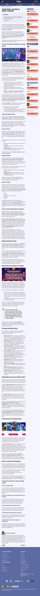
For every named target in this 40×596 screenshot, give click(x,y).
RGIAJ (12, 318)
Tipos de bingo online (8, 18)
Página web (32, 20)
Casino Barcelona (5, 553)
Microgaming (4, 567)
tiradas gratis (16, 348)
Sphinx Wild (23, 556)
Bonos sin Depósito (19, 5)
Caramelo (22, 553)
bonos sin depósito (5, 447)
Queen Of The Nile (24, 560)
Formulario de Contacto (25, 564)
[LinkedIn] (4, 545)
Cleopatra (22, 555)
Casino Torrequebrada (5, 556)
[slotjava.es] (18, 2)
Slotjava (3, 6)
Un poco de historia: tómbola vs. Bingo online (13, 16)
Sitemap (22, 570)
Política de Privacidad (24, 565)
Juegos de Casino (7, 6)
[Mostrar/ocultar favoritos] (37, 1)
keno (16, 237)
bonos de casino (12, 538)
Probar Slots (7, 5)
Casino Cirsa (4, 558)
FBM (2, 565)
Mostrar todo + (7, 20)
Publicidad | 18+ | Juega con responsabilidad (33, 15)
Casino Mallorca (4, 560)
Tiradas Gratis (32, 5)
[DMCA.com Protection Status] (30, 581)
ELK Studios (4, 569)
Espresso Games (5, 570)
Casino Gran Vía (4, 555)
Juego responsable (24, 569)
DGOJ (6, 313)
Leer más (23, 545)
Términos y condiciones (25, 567)
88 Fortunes (23, 558)
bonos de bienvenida (8, 443)
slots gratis (21, 537)
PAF (2, 564)
